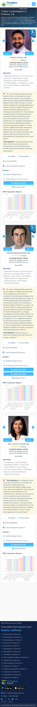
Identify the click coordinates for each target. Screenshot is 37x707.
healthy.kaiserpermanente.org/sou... (17, 179)
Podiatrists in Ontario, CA (11, 666)
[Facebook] (1, 699)
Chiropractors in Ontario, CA (11, 634)
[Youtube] (12, 699)
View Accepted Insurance (13, 166)
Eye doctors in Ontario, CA (11, 646)
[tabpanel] (18, 41)
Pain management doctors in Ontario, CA (16, 657)
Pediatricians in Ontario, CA (11, 660)
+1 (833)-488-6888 (13, 696)
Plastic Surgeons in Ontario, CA (12, 663)
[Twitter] (5, 699)
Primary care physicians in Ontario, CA (15, 669)
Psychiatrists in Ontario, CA (11, 672)
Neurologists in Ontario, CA (11, 651)
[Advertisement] (18, 603)
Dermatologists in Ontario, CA (12, 637)
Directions (24, 67)
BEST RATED (4, 8)
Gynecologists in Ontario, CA (12, 648)
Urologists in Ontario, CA (10, 677)
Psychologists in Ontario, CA (12, 674)
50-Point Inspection (13, 20)
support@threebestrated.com (15, 693)
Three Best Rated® (17, 705)
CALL (8, 53)
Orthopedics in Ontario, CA (11, 654)
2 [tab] (18, 49)
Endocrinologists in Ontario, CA (12, 640)
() (23, 60)
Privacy (4, 701)
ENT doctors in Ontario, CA (11, 643)
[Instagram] (9, 699)
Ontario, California (11, 630)
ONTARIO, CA (13, 8)
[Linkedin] (16, 699)
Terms (10, 701)
